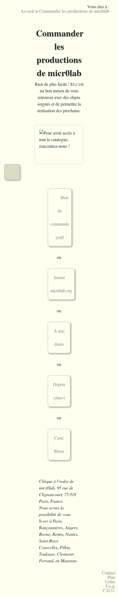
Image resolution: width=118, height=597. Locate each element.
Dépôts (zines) (59, 390)
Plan (111, 577)
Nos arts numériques (11, 74)
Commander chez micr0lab (12, 172)
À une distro (59, 337)
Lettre (110, 581)
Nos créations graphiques (11, 54)
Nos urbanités (11, 132)
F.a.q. (110, 586)
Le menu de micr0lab (11, 15)
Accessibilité (109, 15)
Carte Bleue (59, 444)
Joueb (92, 15)
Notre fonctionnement (11, 152)
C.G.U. (109, 590)
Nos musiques (11, 34)
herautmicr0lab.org (62, 283)
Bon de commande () (59, 217)
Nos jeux (11, 93)
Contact (108, 573)
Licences (84, 15)
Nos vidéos (11, 113)
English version (100, 15)
